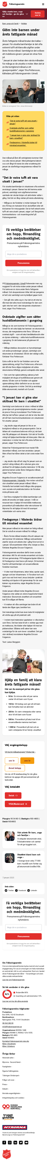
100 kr (12, 760)
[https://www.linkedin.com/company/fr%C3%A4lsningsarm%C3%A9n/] (15, 1142)
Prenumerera (23, 263)
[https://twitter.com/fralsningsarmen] (21, 1142)
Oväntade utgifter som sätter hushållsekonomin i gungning (22, 129)
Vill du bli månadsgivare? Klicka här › (20, 752)
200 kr (27, 760)
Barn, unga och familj (10, 24)
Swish (11, 795)
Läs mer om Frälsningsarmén (13, 980)
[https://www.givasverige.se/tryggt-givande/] (8, 1117)
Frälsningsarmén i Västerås (13, 480)
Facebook (22, 890)
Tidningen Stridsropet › (11, 1076)
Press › (5, 1084)
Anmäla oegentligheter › (11, 1093)
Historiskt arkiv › (8, 1058)
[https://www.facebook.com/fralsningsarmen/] (4, 1142)
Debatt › (5, 1089)
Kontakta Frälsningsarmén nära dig (15, 1041)
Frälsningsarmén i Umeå (15, 283)
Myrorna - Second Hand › (11, 1062)
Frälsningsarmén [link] (16, 4)
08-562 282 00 (7, 1023)
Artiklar (24, 24)
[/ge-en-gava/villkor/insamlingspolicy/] (12, 1106)
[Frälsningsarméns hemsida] (4, 4)
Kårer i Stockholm (9, 1044)
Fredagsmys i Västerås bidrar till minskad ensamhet (23, 144)
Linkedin (34, 890)
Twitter (11, 890)
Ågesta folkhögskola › (10, 1071)
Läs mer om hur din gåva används (15, 1001)
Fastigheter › (7, 1067)
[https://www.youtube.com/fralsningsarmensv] (26, 1142)
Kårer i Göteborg (8, 1046)
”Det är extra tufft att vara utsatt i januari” (23, 122)
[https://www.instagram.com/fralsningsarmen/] (10, 1142)
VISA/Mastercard (16, 804)
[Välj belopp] (27, 14)
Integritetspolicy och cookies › (13, 1098)
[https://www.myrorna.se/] (14, 1127)
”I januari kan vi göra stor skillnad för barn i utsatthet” (25, 136)
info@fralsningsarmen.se (12, 1027)
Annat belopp (15, 768)
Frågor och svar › (8, 1080)
